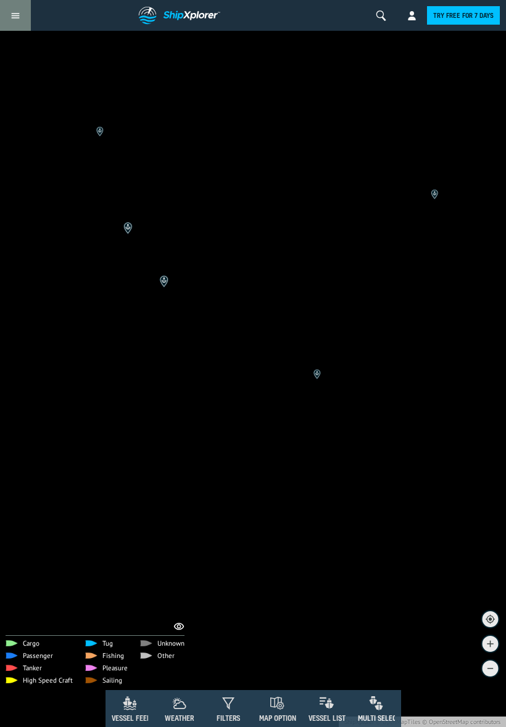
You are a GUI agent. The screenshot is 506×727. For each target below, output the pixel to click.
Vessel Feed (131, 718)
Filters (228, 718)
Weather (179, 718)
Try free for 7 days (463, 15)
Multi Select (379, 718)
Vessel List (327, 718)
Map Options (279, 718)
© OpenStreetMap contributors (461, 722)
